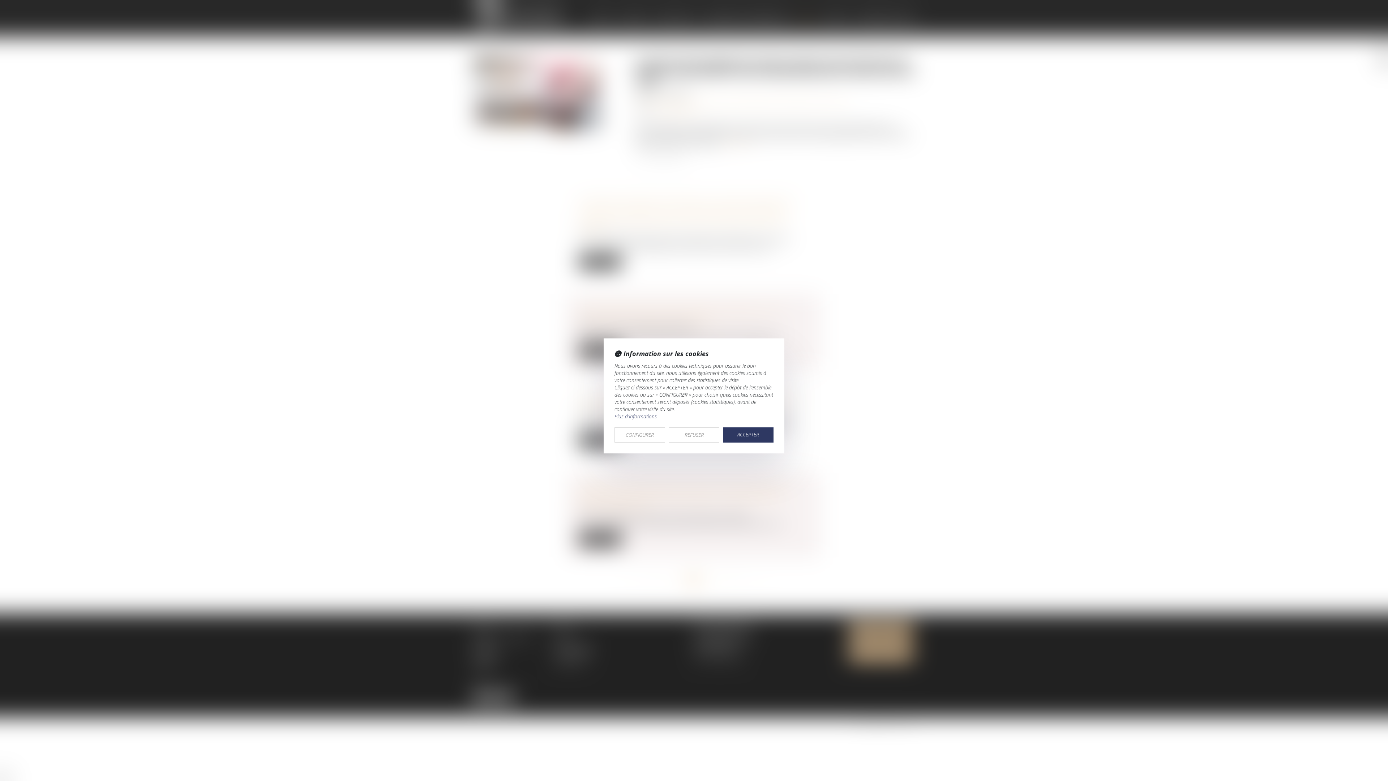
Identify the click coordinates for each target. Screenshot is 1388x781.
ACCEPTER (748, 434)
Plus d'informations (635, 416)
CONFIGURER (640, 434)
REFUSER (694, 434)
